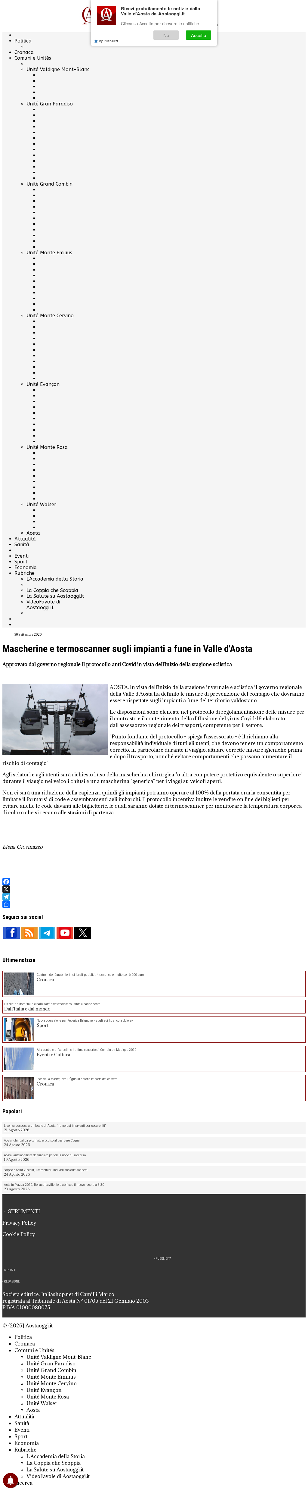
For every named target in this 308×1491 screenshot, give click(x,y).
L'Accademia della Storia (54, 579)
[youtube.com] (65, 933)
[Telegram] (154, 897)
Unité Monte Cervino (50, 315)
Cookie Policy (18, 1234)
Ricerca (23, 1483)
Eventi (21, 556)
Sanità (21, 544)
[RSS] (29, 933)
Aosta (33, 533)
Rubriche (24, 573)
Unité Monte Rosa (47, 447)
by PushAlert (108, 40)
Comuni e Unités (32, 58)
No (166, 35)
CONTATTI (10, 1270)
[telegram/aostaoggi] (47, 933)
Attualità (25, 539)
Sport (20, 562)
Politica (23, 41)
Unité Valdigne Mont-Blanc (58, 69)
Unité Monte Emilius (49, 252)
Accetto (198, 35)
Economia (25, 567)
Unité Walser (41, 504)
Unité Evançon (43, 384)
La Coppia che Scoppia (52, 590)
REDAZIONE (12, 1281)
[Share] (154, 904)
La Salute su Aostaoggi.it (55, 596)
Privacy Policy (19, 1223)
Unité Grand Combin (49, 184)
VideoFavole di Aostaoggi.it (43, 604)
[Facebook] (154, 881)
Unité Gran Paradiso (49, 104)
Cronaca (24, 52)
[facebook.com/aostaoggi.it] (11, 933)
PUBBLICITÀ (163, 1259)
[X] (154, 889)
